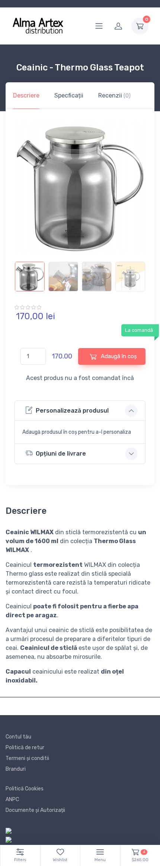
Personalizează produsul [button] (72, 410)
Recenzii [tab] (114, 95)
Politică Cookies (25, 789)
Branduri (16, 769)
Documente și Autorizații (35, 810)
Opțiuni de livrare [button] (61, 453)
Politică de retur (25, 747)
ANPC (12, 799)
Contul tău (18, 737)
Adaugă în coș (118, 356)
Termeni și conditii (27, 758)
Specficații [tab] (68, 95)
